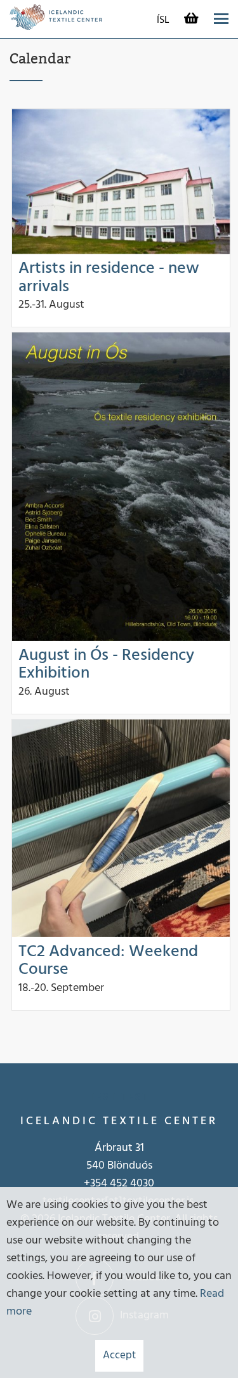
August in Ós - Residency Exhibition (106, 665)
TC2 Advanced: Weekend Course (108, 961)
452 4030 (132, 1183)
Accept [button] (119, 1355)
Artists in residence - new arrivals (108, 278)
